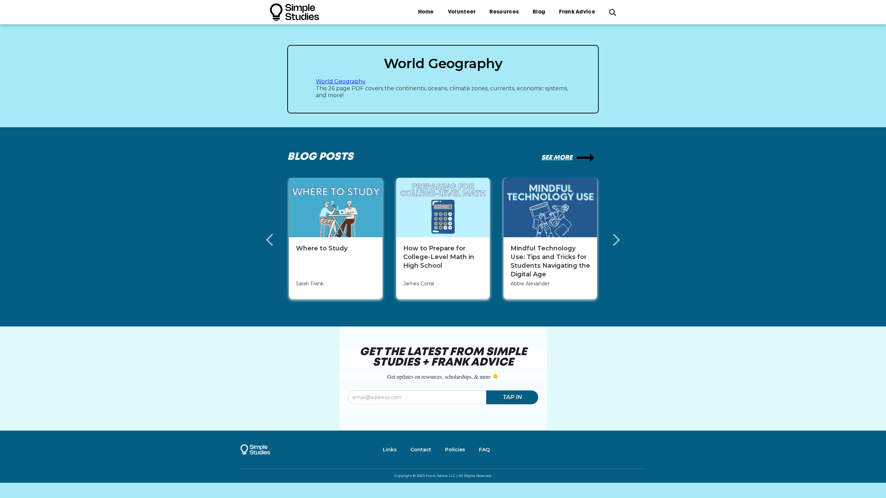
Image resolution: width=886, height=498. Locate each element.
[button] (277, 240)
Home (426, 12)
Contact (420, 449)
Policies (455, 449)
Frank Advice (577, 12)
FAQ (484, 449)
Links (390, 449)
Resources (504, 12)
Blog (539, 12)
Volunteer (462, 12)
